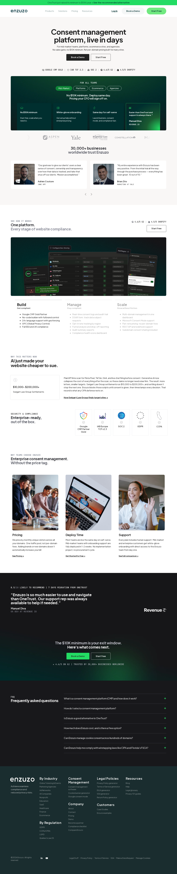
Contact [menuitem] (72, 812)
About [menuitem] (71, 808)
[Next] (91, 194)
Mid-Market (63, 88)
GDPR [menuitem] (42, 827)
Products (49, 11)
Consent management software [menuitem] (78, 788)
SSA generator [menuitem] (103, 794)
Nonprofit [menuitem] (44, 797)
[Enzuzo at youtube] (47, 858)
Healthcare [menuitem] (44, 808)
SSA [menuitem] (112, 858)
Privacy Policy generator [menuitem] (107, 783)
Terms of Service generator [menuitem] (108, 786)
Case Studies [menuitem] (102, 809)
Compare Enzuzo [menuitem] (75, 830)
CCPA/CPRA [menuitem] (45, 831)
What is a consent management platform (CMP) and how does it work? (100, 698)
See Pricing (17, 556)
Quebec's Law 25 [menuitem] (47, 838)
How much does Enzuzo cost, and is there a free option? (93, 728)
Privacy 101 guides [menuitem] (133, 794)
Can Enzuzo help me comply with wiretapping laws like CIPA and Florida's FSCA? (106, 747)
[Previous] (85, 194)
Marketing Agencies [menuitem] (48, 786)
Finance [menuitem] (43, 811)
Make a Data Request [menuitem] (125, 858)
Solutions (62, 11)
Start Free (156, 11)
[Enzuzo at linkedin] (42, 858)
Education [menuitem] (44, 801)
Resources (87, 11)
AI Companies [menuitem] (45, 794)
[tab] (38, 319)
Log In (115, 11)
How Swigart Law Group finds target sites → (86, 398)
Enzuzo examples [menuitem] (104, 813)
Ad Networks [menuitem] (45, 790)
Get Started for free (75, 556)
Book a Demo (133, 11)
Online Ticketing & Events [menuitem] (50, 783)
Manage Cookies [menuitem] (143, 858)
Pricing (74, 11)
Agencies (114, 88)
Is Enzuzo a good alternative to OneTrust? (85, 718)
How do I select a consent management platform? (90, 708)
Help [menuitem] (128, 786)
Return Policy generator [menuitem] (107, 797)
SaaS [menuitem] (42, 804)
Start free (156, 228)
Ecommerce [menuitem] (45, 815)
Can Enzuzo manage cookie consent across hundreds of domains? (98, 737)
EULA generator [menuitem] (103, 790)
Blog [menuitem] (128, 783)
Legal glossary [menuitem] (132, 790)
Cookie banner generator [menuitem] (79, 793)
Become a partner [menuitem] (76, 823)
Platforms (80, 88)
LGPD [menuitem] (42, 834)
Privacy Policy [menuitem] (86, 858)
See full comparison (128, 556)
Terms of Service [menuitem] (101, 858)
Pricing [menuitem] (71, 816)
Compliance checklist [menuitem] (77, 826)
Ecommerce (97, 88)
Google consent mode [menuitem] (78, 796)
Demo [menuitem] (71, 819)
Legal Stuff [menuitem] (74, 858)
